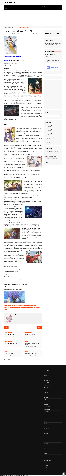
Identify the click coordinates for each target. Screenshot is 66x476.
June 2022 (46, 392)
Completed (7, 307)
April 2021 (46, 423)
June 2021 (46, 418)
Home (10, 6)
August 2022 (46, 387)
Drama (45, 446)
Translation (10, 332)
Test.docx (6, 6)
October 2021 (46, 411)
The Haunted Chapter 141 (53, 151)
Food (37, 6)
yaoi (5, 309)
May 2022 (45, 394)
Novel (32, 33)
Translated (35, 33)
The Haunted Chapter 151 (11, 334)
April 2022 (46, 397)
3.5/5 (6, 305)
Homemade (46, 450)
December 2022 (47, 380)
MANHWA (33, 6)
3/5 (9, 305)
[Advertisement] (33, 17)
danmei (12, 307)
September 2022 (47, 385)
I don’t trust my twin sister (10, 353)
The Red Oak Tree (9, 2)
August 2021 (46, 414)
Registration (53, 6)
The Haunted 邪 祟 (52, 153)
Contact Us (6, 8)
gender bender (24, 307)
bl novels (24, 305)
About (57, 6)
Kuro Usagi (27, 346)
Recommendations (47, 460)
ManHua (31, 307)
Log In (48, 6)
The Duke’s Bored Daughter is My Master (52, 137)
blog (44, 441)
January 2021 (46, 430)
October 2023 (46, 370)
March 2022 (46, 399)
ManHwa (28, 33)
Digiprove (26, 475)
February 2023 (46, 375)
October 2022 (46, 382)
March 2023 (46, 373)
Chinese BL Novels (15, 6)
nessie (6, 33)
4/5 (13, 305)
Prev (6, 327)
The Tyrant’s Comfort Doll (31, 353)
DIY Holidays (42, 6)
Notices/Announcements (48, 455)
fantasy (18, 307)
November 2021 (47, 409)
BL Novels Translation (25, 6)
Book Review (25, 33)
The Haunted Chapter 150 (31, 334)
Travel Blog (46, 467)
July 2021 (45, 416)
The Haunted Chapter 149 (11, 343)
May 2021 (45, 421)
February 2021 (46, 428)
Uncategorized (46, 470)
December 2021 (47, 406)
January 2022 (46, 404)
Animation (20, 33)
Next (39, 327)
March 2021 (46, 426)
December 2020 (47, 433)
